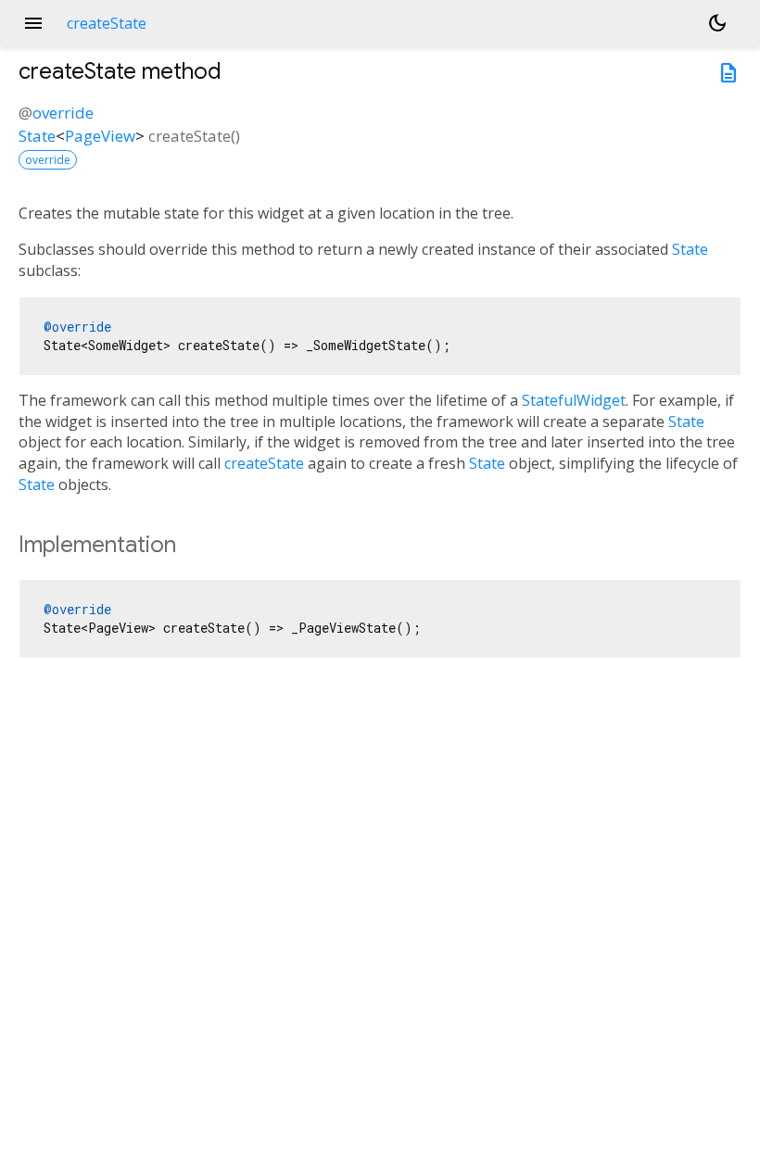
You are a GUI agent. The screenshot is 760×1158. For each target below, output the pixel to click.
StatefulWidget (574, 400)
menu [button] (33, 23)
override (63, 112)
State (37, 135)
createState (264, 463)
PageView (100, 135)
